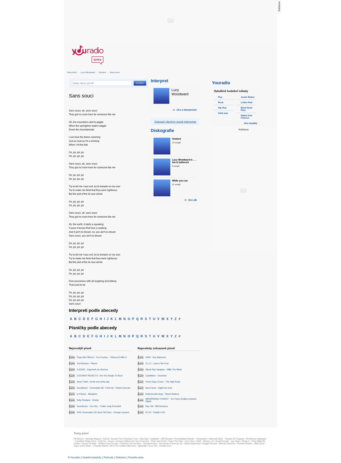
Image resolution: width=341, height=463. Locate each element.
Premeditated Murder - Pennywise (190, 439)
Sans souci (115, 72)
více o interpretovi (186, 110)
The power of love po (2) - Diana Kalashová (179, 443)
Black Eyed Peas (246, 109)
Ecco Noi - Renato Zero (160, 446)
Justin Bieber (248, 97)
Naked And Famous (246, 116)
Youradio (75, 457)
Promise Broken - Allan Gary (250, 443)
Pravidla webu (136, 457)
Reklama (121, 457)
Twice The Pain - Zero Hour (181, 441)
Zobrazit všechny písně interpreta (175, 121)
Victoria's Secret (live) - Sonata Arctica (138, 443)
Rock (220, 102)
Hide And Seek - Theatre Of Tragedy (226, 439)
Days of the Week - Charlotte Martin (91, 446)
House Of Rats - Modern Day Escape (100, 443)
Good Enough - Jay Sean (227, 441)
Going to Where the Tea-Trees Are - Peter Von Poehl (141, 441)
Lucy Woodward (88, 72)
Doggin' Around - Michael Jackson (218, 443)
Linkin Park (246, 102)
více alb (192, 200)
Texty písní (72, 72)
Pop (220, 97)
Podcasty (108, 457)
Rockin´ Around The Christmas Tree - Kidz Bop (125, 439)
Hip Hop (222, 108)
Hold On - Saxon (106, 441)
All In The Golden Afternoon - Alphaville (128, 446)
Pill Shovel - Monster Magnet (87, 439)
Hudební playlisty (91, 457)
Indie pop (223, 113)
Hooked (102, 72)
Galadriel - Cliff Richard (161, 439)
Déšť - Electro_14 (205, 441)
